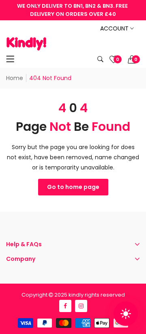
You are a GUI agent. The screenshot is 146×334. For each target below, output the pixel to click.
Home (14, 78)
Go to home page (73, 187)
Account (115, 28)
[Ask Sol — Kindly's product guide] (126, 313)
